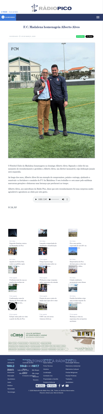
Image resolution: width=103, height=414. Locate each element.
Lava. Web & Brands (56, 393)
